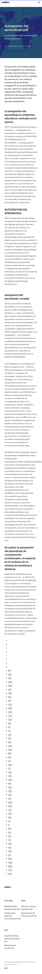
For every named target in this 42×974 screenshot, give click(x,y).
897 (9, 700)
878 (9, 742)
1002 (10, 851)
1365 (10, 746)
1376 (10, 870)
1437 (10, 794)
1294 (10, 719)
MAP (6, 968)
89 (9, 727)
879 (9, 697)
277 (9, 768)
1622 (10, 873)
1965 (10, 708)
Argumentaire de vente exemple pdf (28, 914)
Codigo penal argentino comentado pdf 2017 (12, 916)
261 (9, 840)
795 (9, 678)
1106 (10, 776)
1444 (10, 806)
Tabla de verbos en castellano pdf (28, 907)
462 (9, 738)
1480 (10, 862)
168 (9, 723)
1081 (10, 813)
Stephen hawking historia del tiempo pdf (11, 938)
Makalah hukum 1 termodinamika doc (12, 907)
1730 (10, 704)
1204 (10, 749)
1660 (10, 866)
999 (9, 753)
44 (9, 821)
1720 (10, 715)
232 (9, 855)
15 (9, 825)
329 (9, 734)
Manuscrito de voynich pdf (10, 946)
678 (9, 757)
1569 (10, 712)
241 (9, 761)
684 (9, 783)
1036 (10, 764)
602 (9, 828)
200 (9, 817)
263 (9, 832)
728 (9, 836)
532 (9, 798)
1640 (10, 779)
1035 (10, 682)
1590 (10, 693)
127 (9, 730)
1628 (10, 858)
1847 (10, 843)
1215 (9, 810)
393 (9, 847)
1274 (10, 772)
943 (9, 689)
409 (9, 674)
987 (9, 670)
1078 (10, 791)
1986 (10, 802)
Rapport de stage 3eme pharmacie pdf (20, 51)
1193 (10, 787)
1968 (10, 685)
